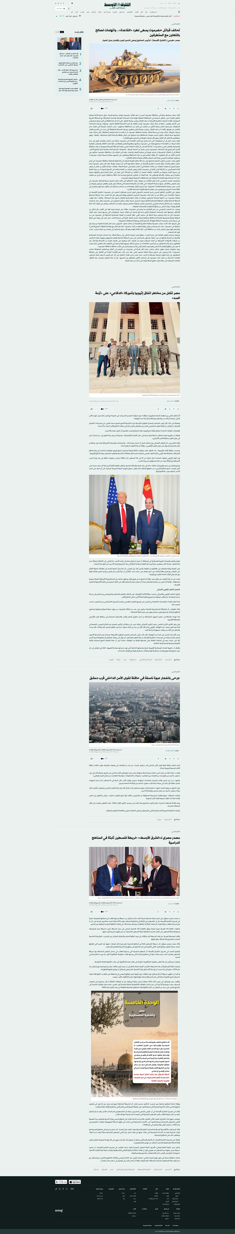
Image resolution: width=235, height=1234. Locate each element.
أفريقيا (167, 1201)
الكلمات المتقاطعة (132, 1213)
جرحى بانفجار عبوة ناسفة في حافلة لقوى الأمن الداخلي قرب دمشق (135, 678)
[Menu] (179, 12)
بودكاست (82, 12)
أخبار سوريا (167, 819)
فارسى (161, 3)
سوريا (173, 780)
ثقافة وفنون (129, 12)
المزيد (72, 12)
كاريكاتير (156, 1196)
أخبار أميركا (158, 660)
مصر (124, 660)
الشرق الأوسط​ (153, 12)
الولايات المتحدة (165, 1193)
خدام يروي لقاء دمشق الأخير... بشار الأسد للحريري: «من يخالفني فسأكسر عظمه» (68, 72)
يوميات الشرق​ (107, 12)
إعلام (135, 1201)
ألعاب (76, 12)
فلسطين (104, 1169)
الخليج (177, 1196)
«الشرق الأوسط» (170, 751)
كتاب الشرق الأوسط (153, 1198)
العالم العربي (176, 24)
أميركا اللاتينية (166, 1204)
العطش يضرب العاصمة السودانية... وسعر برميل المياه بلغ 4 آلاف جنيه (68, 90)
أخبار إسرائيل (158, 1169)
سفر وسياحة (100, 1196)
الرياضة (99, 12)
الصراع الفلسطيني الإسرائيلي (125, 1169)
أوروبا (167, 1196)
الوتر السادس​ (133, 1196)
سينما (134, 1198)
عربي (179, 3)
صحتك (123, 1193)
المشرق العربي (175, 1201)
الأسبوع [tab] (57, 32)
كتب (135, 1193)
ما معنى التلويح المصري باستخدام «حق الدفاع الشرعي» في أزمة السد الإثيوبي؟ (68, 81)
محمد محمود (170, 401)
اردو (165, 3)
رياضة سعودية (176, 1213)
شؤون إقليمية (177, 1204)
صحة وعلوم (122, 12)
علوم (124, 1196)
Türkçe (169, 3)
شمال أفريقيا (175, 1198)
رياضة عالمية (177, 1218)
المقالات (156, 1193)
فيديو (88, 12)
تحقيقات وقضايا (165, 1216)
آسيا (168, 1198)
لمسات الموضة (100, 1198)
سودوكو (134, 1216)
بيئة (124, 1198)
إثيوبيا (111, 660)
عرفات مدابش (171, 101)
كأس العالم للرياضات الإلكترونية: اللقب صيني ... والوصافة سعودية (153, 16)
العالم (146, 12)
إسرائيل (95, 1169)
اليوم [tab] (62, 32)
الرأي (142, 12)
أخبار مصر (168, 660)
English (175, 3)
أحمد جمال (171, 904)
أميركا (118, 660)
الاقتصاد (136, 12)
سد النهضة (132, 660)
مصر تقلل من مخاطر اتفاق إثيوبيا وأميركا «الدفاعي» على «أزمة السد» (68, 64)
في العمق (94, 12)
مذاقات (101, 1193)
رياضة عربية (177, 1216)
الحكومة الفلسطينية (144, 1169)
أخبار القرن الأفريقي (145, 660)
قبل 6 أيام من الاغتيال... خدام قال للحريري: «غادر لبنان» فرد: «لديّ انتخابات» (68, 56)
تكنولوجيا (115, 12)
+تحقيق (167, 1218)
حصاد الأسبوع (166, 1213)
